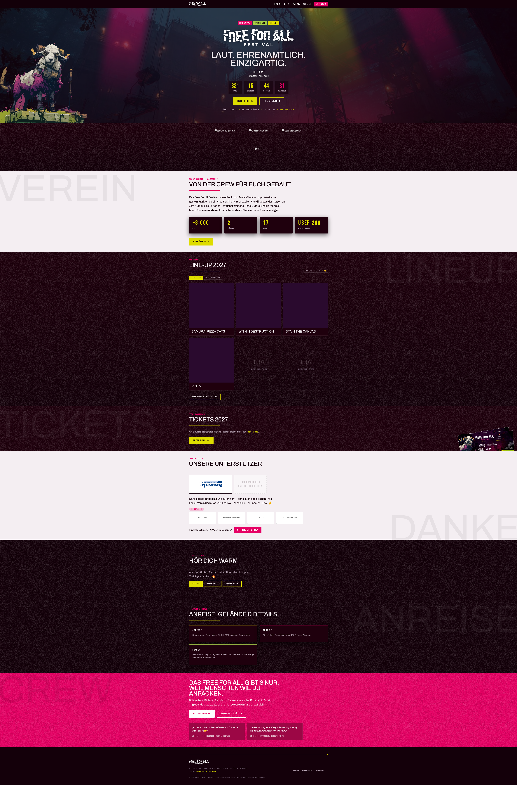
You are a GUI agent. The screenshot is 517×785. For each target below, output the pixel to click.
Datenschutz (321, 771)
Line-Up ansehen (272, 101)
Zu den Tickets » (201, 440)
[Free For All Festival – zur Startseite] (197, 4)
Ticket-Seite (252, 432)
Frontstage (261, 517)
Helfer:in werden (202, 713)
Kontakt (307, 4)
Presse (296, 771)
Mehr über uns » (201, 241)
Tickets (322, 4)
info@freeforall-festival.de (206, 771)
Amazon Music (232, 583)
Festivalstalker (289, 517)
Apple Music (212, 583)
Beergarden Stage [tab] (213, 278)
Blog (286, 4)
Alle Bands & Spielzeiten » (204, 396)
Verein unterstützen (231, 713)
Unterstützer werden (247, 530)
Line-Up (278, 4)
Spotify (195, 583)
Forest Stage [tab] (196, 278)
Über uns (296, 4)
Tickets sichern (245, 101)
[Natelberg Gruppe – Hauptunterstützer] (210, 484)
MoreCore (202, 517)
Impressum (307, 771)
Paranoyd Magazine (231, 517)
